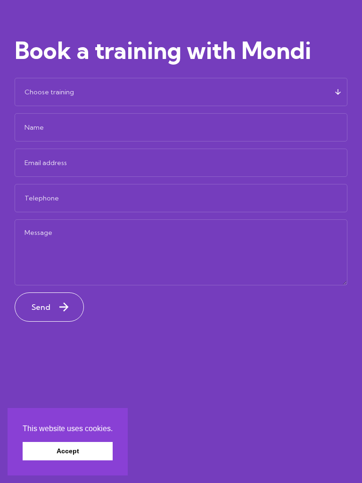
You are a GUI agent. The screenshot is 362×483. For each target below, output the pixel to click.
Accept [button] (68, 451)
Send (41, 307)
